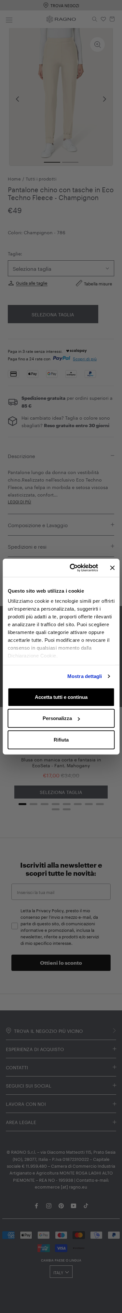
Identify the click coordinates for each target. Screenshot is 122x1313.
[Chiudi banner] (112, 568)
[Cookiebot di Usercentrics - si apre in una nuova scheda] (72, 568)
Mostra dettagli (84, 676)
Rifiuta (61, 739)
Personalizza (57, 718)
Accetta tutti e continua (61, 697)
